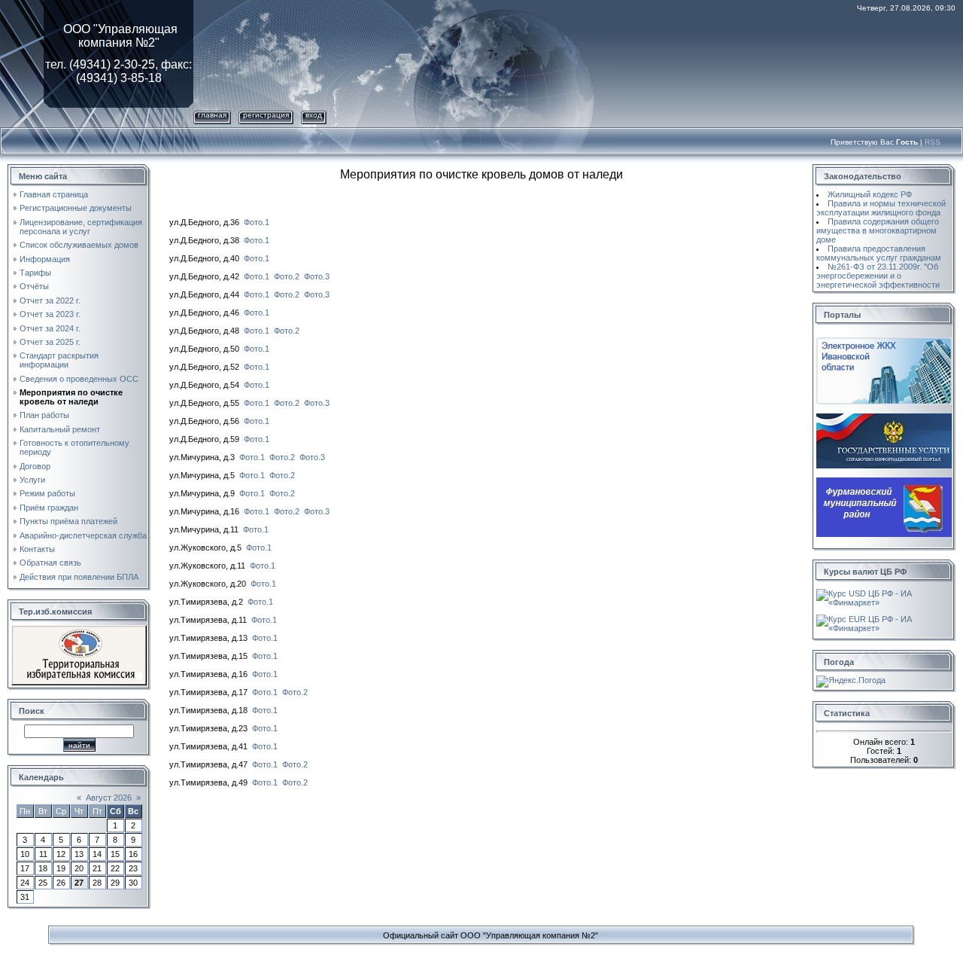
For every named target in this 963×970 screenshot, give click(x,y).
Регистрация (266, 115)
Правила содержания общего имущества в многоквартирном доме (877, 230)
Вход (313, 115)
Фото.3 (317, 276)
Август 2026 (109, 797)
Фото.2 (286, 276)
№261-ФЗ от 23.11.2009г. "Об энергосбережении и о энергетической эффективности (878, 275)
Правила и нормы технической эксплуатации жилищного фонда (881, 208)
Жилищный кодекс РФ (870, 194)
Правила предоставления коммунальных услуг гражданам (878, 253)
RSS (932, 142)
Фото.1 (256, 222)
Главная (212, 115)
